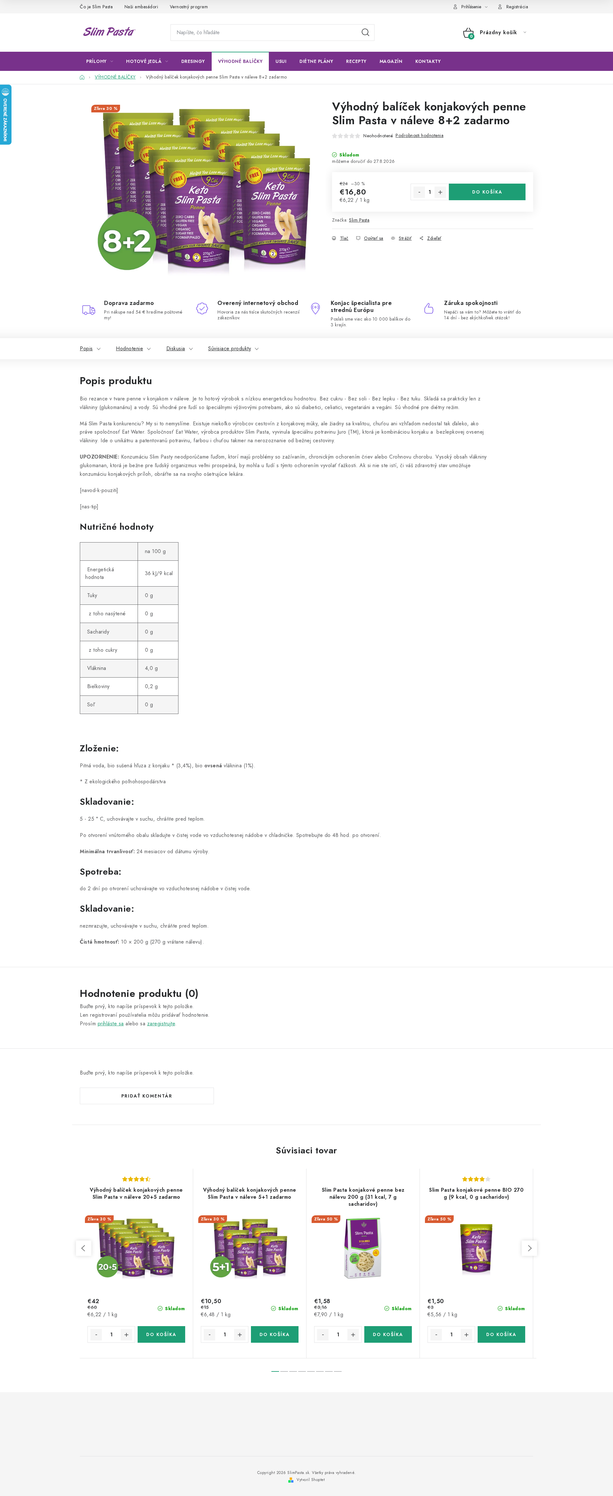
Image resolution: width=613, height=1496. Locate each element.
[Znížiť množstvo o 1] (419, 192)
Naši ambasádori (141, 7)
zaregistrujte (161, 1023)
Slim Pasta (359, 220)
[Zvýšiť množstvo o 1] (440, 192)
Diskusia (175, 348)
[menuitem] (99, 61)
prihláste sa (111, 1023)
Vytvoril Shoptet (311, 1480)
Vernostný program (189, 7)
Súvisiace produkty (229, 348)
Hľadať (366, 32)
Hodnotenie (129, 348)
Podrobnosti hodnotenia (419, 135)
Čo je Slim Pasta (96, 7)
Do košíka (487, 192)
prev (83, 1248)
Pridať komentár (146, 1096)
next (529, 1248)
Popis (86, 348)
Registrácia (517, 7)
